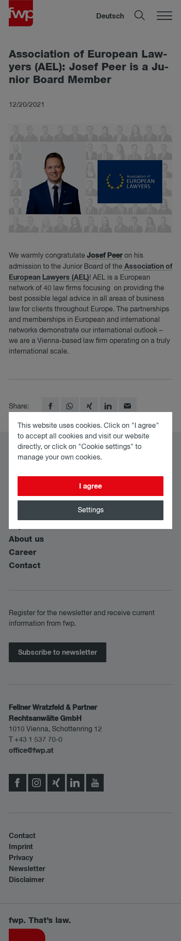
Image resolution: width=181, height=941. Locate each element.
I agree (90, 486)
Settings (91, 510)
